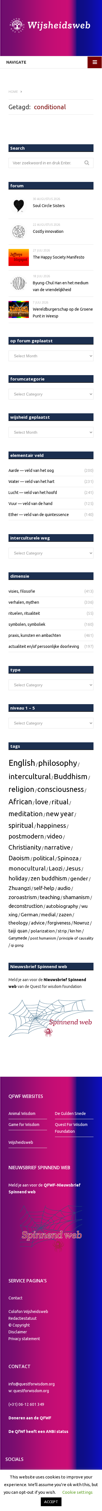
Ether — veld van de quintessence (38, 514)
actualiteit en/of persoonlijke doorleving (43, 646)
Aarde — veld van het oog (31, 470)
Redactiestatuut (22, 1318)
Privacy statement (24, 1338)
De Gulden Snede (70, 1113)
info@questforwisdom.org (31, 1384)
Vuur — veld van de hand (30, 503)
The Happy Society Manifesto (58, 257)
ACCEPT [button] (51, 1502)
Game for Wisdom (23, 1124)
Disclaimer (17, 1332)
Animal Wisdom (21, 1113)
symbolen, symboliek (26, 624)
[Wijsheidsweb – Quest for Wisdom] (51, 26)
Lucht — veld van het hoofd (32, 492)
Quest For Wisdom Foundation (71, 1128)
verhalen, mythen (23, 602)
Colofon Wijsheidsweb (28, 1311)
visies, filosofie (21, 591)
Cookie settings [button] (77, 1492)
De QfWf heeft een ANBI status (38, 1431)
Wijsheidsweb (20, 1142)
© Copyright (19, 1325)
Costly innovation (48, 231)
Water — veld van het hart (31, 481)
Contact (15, 1298)
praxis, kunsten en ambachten (34, 635)
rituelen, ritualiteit (24, 613)
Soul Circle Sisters (49, 205)
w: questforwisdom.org (28, 1391)
